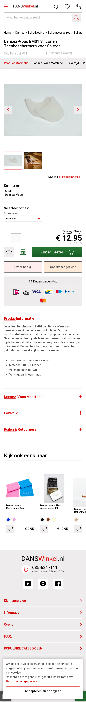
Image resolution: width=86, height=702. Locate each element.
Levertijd (73, 63)
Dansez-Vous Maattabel (48, 63)
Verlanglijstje (67, 6)
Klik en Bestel (52, 252)
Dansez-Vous (14, 194)
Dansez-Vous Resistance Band (15, 507)
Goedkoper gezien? (63, 267)
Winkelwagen (78, 6)
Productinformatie (16, 63)
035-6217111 (45, 567)
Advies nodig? (23, 267)
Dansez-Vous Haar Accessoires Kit (50, 507)
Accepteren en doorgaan (43, 691)
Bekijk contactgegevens (21, 681)
